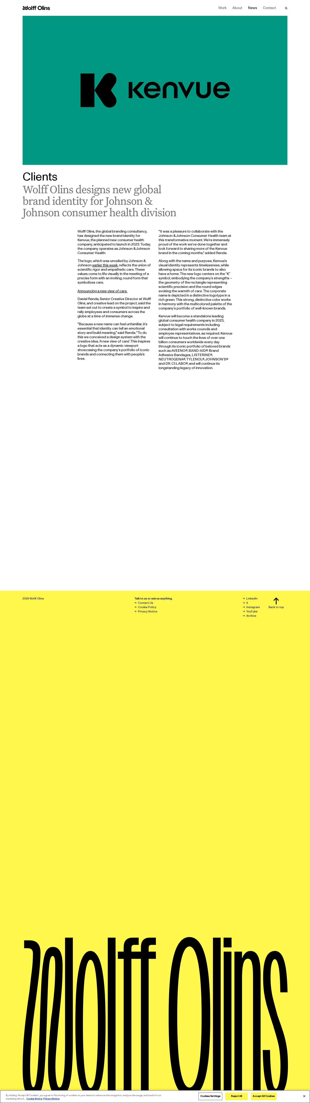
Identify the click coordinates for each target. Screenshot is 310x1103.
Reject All (236, 1096)
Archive (251, 616)
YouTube (251, 611)
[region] (155, 1096)
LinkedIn (251, 599)
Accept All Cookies (263, 1096)
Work (222, 7)
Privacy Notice (147, 611)
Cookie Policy (147, 607)
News (252, 7)
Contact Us (145, 603)
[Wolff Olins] (36, 8)
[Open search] (286, 8)
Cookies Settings (210, 1096)
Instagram (253, 607)
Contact (269, 7)
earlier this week (105, 265)
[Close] (304, 1096)
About (237, 7)
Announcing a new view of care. (102, 291)
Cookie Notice (34, 1099)
